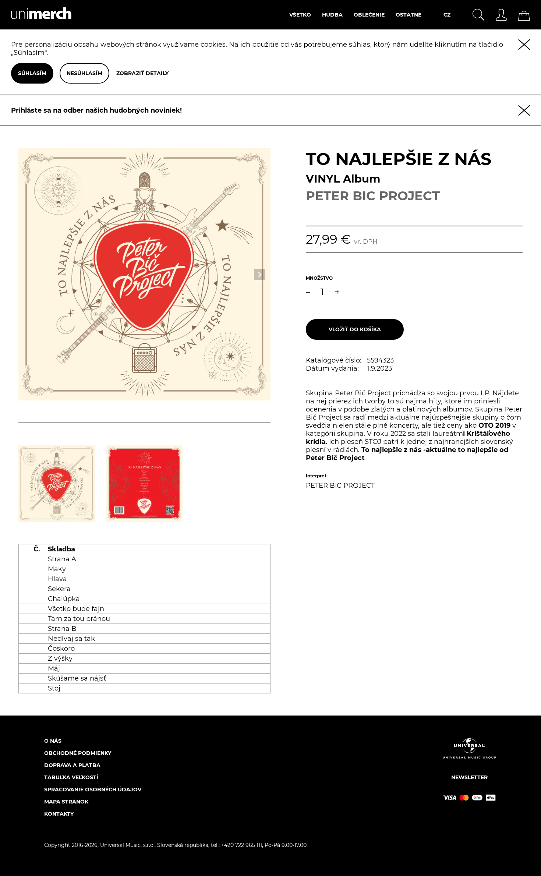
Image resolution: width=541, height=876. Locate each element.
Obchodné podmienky (77, 753)
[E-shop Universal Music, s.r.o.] (35, 25)
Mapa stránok (66, 801)
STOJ (373, 442)
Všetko (300, 14)
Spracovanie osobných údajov (92, 789)
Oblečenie (369, 14)
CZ (446, 14)
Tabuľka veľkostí (71, 777)
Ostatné (408, 14)
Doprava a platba (72, 765)
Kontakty (59, 813)
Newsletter (469, 777)
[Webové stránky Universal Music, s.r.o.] (469, 754)
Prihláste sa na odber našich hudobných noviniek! (96, 110)
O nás (52, 741)
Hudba (332, 14)
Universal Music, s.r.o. (127, 845)
